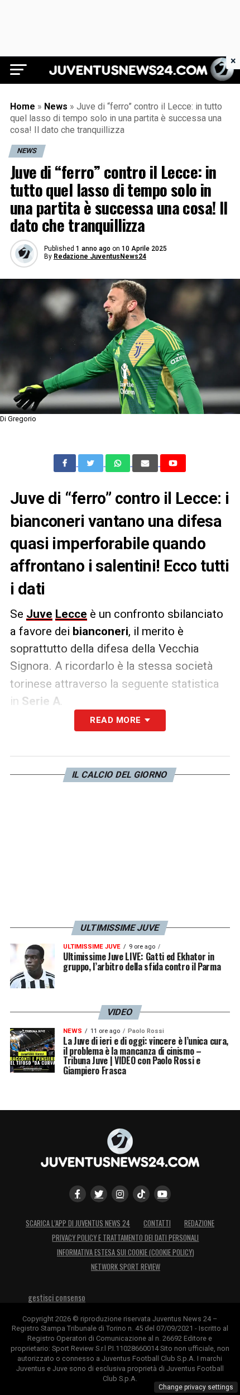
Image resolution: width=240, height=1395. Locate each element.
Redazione (199, 1223)
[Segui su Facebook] (77, 1193)
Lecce (71, 614)
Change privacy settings (196, 1387)
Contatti (157, 1223)
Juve (39, 614)
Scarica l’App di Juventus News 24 (78, 1223)
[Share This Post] (118, 463)
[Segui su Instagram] (120, 1193)
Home (22, 106)
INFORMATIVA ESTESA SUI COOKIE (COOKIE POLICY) (125, 1252)
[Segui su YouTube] (162, 1193)
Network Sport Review (125, 1266)
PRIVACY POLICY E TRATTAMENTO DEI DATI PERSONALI (125, 1237)
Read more (115, 720)
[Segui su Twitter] (98, 1193)
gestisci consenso (56, 1297)
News (56, 106)
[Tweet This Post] (91, 463)
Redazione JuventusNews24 (100, 256)
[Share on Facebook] (66, 463)
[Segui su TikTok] (141, 1193)
